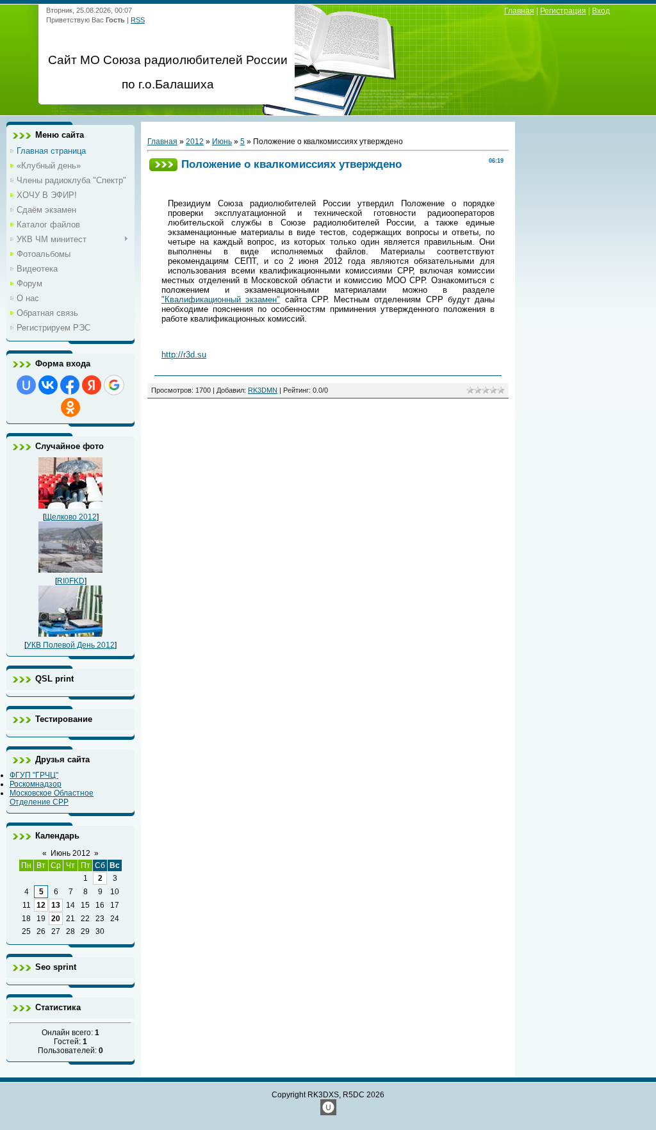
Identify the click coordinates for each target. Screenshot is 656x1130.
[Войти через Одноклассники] (70, 407)
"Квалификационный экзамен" (220, 299)
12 (41, 905)
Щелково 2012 (71, 516)
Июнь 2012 (70, 853)
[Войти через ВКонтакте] (48, 385)
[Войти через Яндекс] (91, 385)
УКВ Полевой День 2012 (70, 645)
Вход (601, 10)
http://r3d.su (183, 354)
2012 (195, 141)
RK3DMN (262, 390)
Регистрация (563, 10)
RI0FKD (71, 581)
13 (55, 905)
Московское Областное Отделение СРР (52, 798)
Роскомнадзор (36, 784)
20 (55, 918)
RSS (138, 20)
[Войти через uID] (26, 385)
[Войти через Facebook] (69, 385)
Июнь (222, 141)
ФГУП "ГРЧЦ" (34, 775)
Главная (519, 10)
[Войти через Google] (114, 385)
